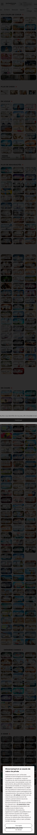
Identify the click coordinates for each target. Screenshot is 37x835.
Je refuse (18, 830)
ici (15, 821)
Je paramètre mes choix (14, 827)
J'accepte (18, 826)
